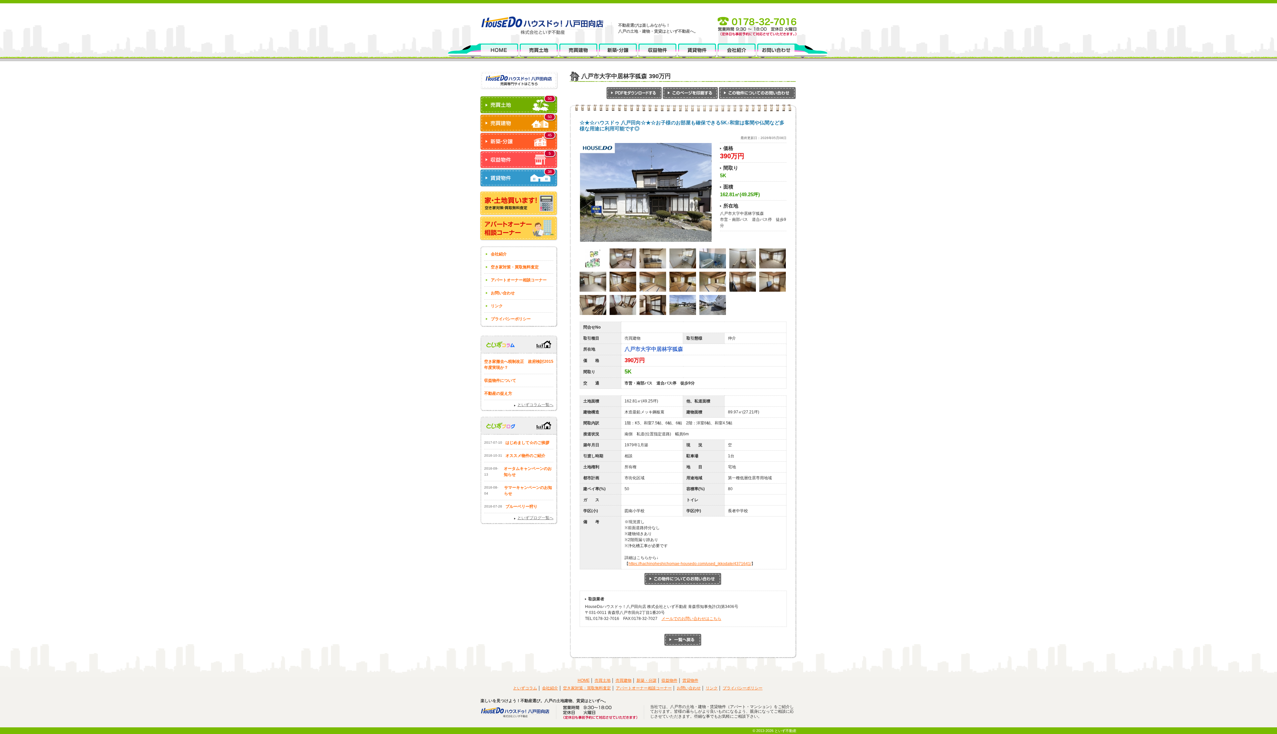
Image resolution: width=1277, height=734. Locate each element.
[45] (519, 147)
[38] (519, 184)
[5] (519, 165)
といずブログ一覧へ (535, 517)
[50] (519, 110)
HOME (584, 680)
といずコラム (525, 688)
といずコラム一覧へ (535, 404)
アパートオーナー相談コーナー (519, 280)
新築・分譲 (646, 680)
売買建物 (624, 680)
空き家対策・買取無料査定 (515, 267)
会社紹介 (499, 254)
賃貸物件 (690, 680)
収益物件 (669, 680)
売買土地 (603, 680)
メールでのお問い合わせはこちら (691, 618)
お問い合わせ (503, 293)
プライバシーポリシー (511, 319)
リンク (497, 306)
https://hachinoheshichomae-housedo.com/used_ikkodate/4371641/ (690, 563)
